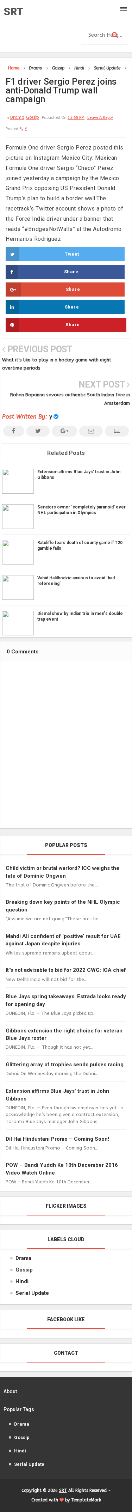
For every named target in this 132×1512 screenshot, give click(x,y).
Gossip (32, 117)
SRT (13, 11)
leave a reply (100, 117)
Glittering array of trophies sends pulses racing (65, 1064)
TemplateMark (86, 1500)
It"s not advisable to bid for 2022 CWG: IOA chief (66, 970)
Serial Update (32, 1293)
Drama (17, 117)
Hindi (22, 1281)
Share (71, 271)
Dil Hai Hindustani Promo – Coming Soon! (57, 1139)
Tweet (72, 254)
